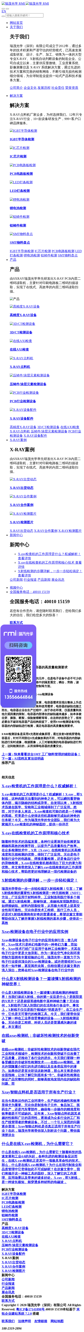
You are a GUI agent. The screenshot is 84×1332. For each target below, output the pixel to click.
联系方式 (16, 622)
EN (4, 11)
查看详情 (24, 558)
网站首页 (16, 22)
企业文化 (30, 87)
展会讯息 (57, 579)
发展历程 (44, 87)
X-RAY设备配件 (35, 435)
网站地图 (57, 1321)
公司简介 (16, 87)
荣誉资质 (71, 87)
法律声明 (24, 1321)
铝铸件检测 (49, 255)
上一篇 (41, 754)
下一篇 (23, 758)
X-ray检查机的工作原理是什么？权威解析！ (49, 554)
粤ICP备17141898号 (30, 1309)
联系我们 (8, 1321)
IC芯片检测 (43, 251)
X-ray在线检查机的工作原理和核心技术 (46, 562)
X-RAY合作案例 (45, 530)
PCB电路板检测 (63, 251)
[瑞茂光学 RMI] (25, 3)
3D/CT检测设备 (48, 427)
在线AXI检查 (69, 427)
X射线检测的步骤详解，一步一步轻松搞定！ (50, 571)
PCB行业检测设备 (15, 1249)
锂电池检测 (32, 255)
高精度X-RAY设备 (23, 427)
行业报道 (30, 579)
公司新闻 (16, 579)
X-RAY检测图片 (70, 530)
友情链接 (40, 1321)
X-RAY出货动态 (21, 530)
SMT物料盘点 (68, 255)
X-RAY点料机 (20, 431)
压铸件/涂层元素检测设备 (49, 431)
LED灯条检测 (12, 1206)
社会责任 (57, 87)
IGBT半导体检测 (22, 251)
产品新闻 (44, 579)
